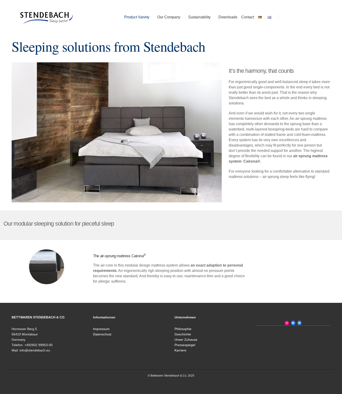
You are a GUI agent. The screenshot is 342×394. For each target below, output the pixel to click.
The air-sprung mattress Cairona (119, 256)
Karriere (180, 350)
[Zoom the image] (46, 250)
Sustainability (199, 17)
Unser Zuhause (185, 339)
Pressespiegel (184, 345)
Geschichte (182, 334)
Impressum (101, 329)
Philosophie (182, 329)
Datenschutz (102, 334)
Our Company (168, 17)
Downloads (227, 17)
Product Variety (136, 17)
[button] (284, 17)
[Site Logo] (46, 16)
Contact (247, 17)
